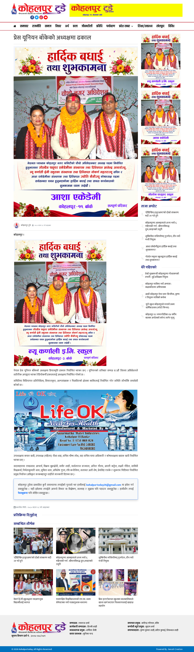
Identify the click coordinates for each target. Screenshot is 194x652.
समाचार (24, 26)
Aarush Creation (175, 649)
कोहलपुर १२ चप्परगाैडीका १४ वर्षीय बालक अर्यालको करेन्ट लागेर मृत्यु (160, 316)
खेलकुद (160, 26)
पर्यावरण (110, 26)
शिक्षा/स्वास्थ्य (145, 26)
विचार (58, 26)
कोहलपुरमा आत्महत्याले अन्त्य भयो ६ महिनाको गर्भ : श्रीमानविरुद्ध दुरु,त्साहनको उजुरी (74, 561)
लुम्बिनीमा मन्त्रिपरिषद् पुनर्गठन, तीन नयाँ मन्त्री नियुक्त (116, 559)
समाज (48, 26)
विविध (171, 26)
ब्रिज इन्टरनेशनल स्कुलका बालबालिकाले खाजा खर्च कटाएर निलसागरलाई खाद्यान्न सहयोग (116, 602)
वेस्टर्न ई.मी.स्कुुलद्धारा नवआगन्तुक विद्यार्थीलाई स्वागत (28, 601)
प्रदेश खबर (124, 26)
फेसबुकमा (23, 493)
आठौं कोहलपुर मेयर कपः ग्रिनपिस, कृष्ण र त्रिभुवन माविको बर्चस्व (162, 296)
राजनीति (36, 26)
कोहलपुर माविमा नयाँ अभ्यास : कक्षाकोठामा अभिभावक (158, 285)
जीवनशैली (87, 26)
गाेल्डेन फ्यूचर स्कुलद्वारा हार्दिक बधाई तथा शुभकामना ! (161, 258)
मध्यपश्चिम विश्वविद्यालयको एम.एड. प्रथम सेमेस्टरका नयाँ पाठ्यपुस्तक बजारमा (73, 601)
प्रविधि (99, 26)
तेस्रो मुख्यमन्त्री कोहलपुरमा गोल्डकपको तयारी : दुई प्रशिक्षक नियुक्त (162, 275)
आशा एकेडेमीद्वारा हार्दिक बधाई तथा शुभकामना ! (161, 248)
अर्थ (67, 26)
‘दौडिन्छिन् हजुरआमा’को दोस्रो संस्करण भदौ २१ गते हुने (32, 559)
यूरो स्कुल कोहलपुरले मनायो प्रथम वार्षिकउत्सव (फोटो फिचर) (160, 306)
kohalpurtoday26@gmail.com (103, 485)
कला (75, 26)
